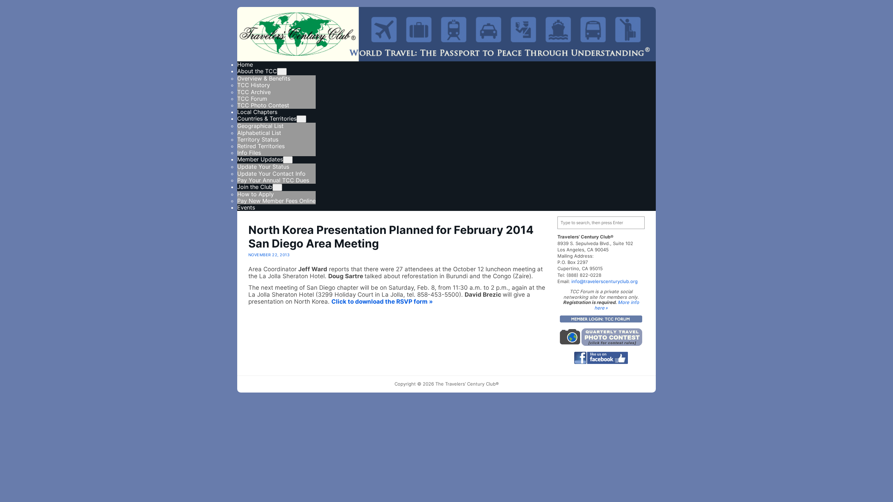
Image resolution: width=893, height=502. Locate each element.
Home (245, 64)
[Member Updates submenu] (288, 159)
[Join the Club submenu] (277, 187)
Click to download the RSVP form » (382, 301)
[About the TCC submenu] (282, 71)
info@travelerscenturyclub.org (604, 281)
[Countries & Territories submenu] (301, 119)
